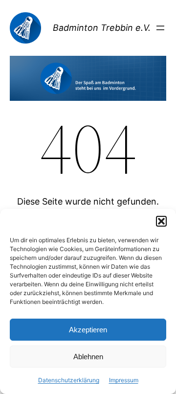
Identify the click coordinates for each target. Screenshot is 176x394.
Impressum (123, 380)
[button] (161, 221)
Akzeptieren (88, 329)
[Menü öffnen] (160, 28)
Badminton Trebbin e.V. (102, 28)
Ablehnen (88, 356)
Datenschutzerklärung (68, 380)
